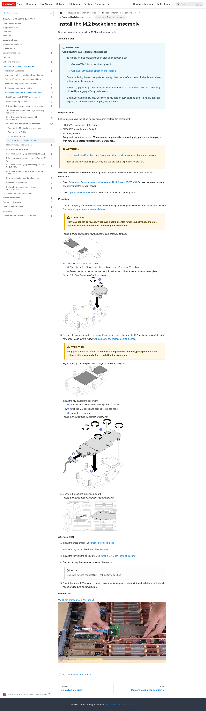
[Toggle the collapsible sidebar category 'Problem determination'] (51, 207)
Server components (11, 53)
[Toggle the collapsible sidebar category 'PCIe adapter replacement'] (51, 149)
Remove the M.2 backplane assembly (24, 128)
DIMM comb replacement (17, 101)
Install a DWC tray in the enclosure (117, 556)
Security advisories (11, 40)
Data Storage (46, 4)
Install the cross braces (102, 543)
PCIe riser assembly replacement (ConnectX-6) (26, 159)
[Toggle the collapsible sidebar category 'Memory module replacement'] (51, 145)
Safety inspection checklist (113, 155)
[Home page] (61, 13)
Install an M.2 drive (16, 136)
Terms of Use (128, 704)
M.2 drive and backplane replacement (23, 124)
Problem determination (13, 207)
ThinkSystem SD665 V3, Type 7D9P (19, 19)
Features (7, 31)
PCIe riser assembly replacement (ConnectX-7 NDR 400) (26, 172)
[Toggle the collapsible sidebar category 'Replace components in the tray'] (51, 88)
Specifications (9, 48)
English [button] (164, 4)
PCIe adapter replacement (18, 149)
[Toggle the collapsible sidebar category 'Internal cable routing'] (51, 198)
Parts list (6, 57)
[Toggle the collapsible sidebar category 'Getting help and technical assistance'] (51, 216)
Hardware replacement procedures (18, 66)
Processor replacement (16, 182)
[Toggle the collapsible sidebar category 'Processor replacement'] (51, 182)
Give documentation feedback (76, 674)
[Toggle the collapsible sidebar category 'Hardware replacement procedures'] (51, 66)
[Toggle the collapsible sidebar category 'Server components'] (51, 53)
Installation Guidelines (14, 71)
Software (60, 4)
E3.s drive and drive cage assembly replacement (22, 118)
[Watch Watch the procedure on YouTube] (112, 632)
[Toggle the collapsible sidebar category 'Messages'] (51, 211)
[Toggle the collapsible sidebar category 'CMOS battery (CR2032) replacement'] (51, 97)
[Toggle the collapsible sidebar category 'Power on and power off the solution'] (51, 83)
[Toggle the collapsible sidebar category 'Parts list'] (51, 57)
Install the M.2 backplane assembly (23, 140)
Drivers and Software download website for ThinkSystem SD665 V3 (102, 182)
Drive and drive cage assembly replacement (25, 106)
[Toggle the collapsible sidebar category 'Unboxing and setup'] (51, 62)
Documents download (12, 23)
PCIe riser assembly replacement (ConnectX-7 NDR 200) (26, 166)
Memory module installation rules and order (23, 75)
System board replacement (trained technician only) (22, 188)
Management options (12, 44)
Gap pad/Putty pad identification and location (24, 79)
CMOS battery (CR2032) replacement (23, 97)
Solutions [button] (73, 4)
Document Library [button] (142, 4)
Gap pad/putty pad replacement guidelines (84, 209)
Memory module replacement (19, 145)
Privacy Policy (113, 704)
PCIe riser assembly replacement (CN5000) (25, 154)
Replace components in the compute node (23, 92)
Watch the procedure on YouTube (74, 600)
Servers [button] (30, 4)
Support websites (10, 27)
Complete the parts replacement (18, 193)
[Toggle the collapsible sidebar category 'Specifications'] (51, 48)
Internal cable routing (12, 198)
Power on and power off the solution (20, 83)
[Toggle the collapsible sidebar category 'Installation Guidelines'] (51, 71)
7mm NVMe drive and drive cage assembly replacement (25, 111)
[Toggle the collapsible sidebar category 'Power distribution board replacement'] (51, 178)
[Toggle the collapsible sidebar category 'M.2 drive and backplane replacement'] (51, 124)
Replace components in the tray (18, 88)
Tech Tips (7, 36)
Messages (7, 211)
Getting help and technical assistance (19, 216)
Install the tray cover (98, 549)
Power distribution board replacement (22, 178)
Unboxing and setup (12, 62)
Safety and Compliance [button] (95, 4)
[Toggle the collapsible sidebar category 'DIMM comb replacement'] (51, 101)
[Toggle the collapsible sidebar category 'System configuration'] (51, 202)
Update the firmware (79, 192)
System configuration (12, 202)
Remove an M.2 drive (17, 132)
